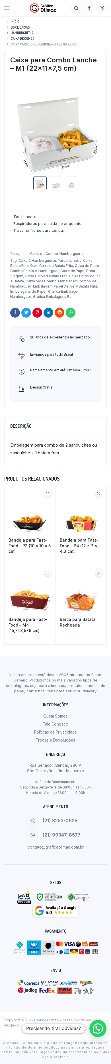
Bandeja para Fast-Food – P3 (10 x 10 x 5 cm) (30, 546)
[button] (55, 911)
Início (15, 21)
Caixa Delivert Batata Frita (46, 276)
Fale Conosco (55, 724)
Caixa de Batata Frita (56, 265)
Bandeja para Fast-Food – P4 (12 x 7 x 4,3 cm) (79, 546)
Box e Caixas (20, 27)
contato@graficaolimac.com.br (56, 847)
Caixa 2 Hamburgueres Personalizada (50, 260)
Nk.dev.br (12, 1025)
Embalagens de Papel (28, 291)
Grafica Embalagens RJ (52, 296)
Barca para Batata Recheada (78, 622)
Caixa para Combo (41, 281)
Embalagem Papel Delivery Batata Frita (65, 286)
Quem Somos (55, 716)
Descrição (21, 426)
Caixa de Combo (22, 38)
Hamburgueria (22, 33)
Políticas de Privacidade (55, 732)
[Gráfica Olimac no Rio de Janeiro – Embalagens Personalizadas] (43, 8)
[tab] (55, 426)
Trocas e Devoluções (55, 740)
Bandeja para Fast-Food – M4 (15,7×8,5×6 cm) (28, 625)
